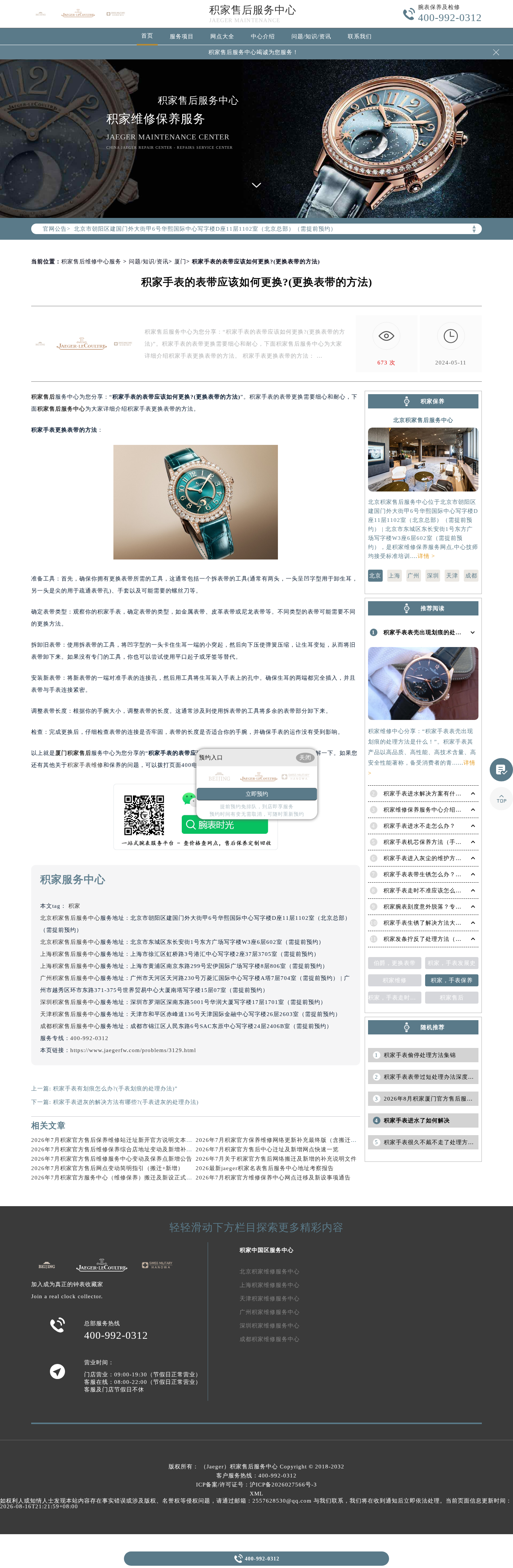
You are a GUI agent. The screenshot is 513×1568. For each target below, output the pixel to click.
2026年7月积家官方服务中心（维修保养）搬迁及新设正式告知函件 (120, 1178)
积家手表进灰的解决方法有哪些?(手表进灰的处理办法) (126, 1102)
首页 (147, 36)
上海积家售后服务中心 (70, 954)
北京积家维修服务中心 (270, 1272)
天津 (452, 576)
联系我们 (360, 36)
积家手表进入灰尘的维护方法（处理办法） (440, 858)
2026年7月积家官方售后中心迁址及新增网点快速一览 (267, 1149)
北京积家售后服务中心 (70, 918)
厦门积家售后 (73, 753)
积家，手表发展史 (452, 963)
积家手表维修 (85, 765)
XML (256, 1494)
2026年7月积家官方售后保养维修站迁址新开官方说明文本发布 (114, 1140)
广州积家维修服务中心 (270, 1312)
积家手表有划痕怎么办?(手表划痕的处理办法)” (115, 1089)
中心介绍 (263, 36)
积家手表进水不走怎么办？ (419, 826)
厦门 (180, 262)
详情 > (426, 556)
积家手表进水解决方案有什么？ (425, 794)
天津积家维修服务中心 (270, 1299)
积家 (74, 906)
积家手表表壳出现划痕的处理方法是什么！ (440, 632)
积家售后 (43, 397)
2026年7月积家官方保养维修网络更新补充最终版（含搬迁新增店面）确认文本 (300, 1140)
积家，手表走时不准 (394, 998)
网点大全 (222, 36)
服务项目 (182, 36)
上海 (394, 576)
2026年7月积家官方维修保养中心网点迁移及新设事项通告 (273, 1178)
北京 (375, 576)
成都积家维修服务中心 (270, 1339)
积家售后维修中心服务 (91, 262)
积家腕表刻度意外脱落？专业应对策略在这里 (443, 907)
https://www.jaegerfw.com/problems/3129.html (133, 1050)
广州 (413, 576)
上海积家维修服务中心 (270, 1285)
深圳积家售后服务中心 (70, 1002)
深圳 (433, 576)
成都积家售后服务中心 (70, 1026)
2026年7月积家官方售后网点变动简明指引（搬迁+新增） (107, 1168)
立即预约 (257, 794)
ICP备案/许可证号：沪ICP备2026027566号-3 (256, 1485)
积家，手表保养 (452, 980)
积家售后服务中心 (252, 10)
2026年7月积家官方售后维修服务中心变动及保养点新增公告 (111, 1159)
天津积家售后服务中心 (70, 1014)
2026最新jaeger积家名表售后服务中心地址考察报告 (265, 1168)
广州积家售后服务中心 (70, 978)
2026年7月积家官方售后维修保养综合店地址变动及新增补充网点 (117, 1149)
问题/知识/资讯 (311, 36)
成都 (471, 576)
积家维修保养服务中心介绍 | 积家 (428, 810)
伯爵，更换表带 (395, 963)
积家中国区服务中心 (267, 1250)
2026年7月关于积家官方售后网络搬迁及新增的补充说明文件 (276, 1159)
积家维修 (395, 980)
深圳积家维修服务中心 (270, 1326)
